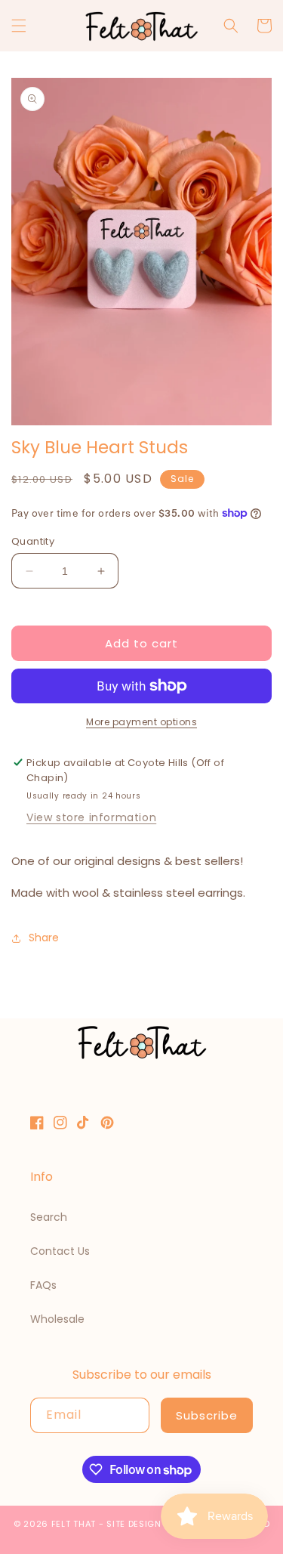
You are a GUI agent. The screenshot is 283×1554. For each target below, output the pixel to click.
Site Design (133, 1524)
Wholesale (57, 1319)
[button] (18, 25)
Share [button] (44, 937)
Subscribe (207, 1415)
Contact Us (60, 1251)
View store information (91, 817)
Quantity (32, 541)
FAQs (43, 1285)
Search (48, 1217)
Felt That (73, 1524)
